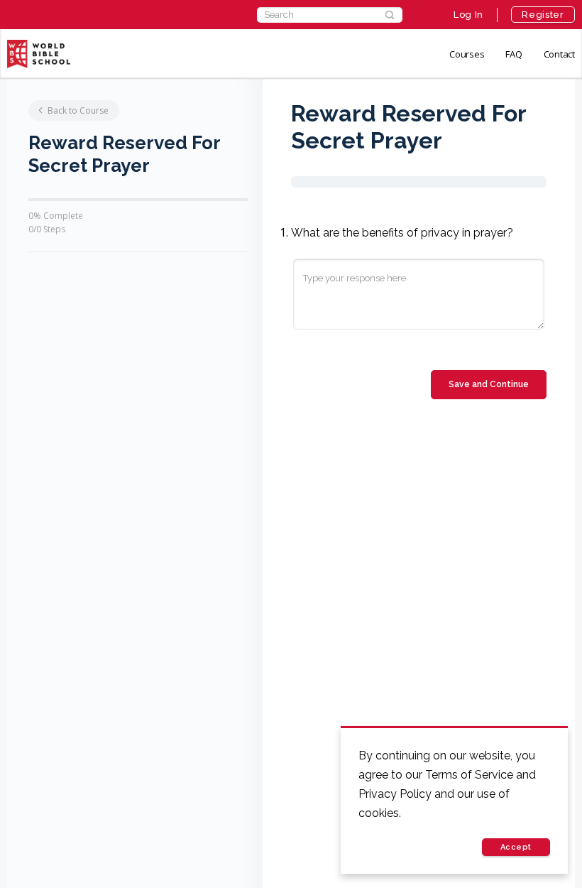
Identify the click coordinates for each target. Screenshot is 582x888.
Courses (466, 54)
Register (543, 14)
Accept (516, 847)
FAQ (513, 54)
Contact (559, 54)
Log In (468, 14)
